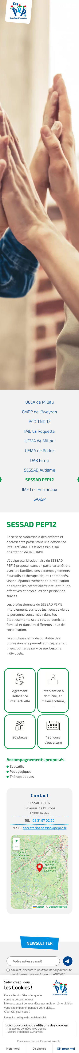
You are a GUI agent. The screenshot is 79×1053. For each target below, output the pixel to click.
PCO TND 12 (40, 422)
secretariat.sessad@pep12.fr (45, 828)
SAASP (39, 499)
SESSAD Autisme (39, 470)
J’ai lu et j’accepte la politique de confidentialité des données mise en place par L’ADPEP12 (41, 972)
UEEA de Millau (39, 402)
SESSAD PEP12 (39, 480)
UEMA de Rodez (39, 451)
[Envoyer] (67, 961)
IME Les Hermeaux (39, 490)
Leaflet (40, 907)
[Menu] (74, 7)
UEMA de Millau (39, 441)
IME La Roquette (39, 432)
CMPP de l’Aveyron (39, 412)
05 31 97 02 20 (43, 821)
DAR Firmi (39, 461)
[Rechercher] (66, 6)
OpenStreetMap (58, 907)
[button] (39, 867)
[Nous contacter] (57, 6)
